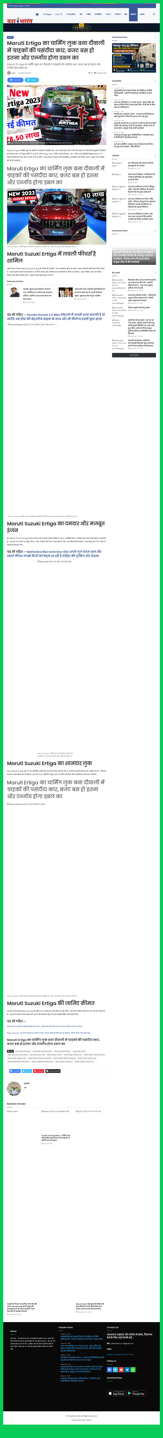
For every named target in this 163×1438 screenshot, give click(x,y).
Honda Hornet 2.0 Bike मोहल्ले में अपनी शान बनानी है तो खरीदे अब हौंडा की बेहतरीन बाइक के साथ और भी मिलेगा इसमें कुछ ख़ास (56, 317)
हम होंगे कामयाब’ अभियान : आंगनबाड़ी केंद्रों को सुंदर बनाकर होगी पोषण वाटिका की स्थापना (141, 343)
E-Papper (47, 14)
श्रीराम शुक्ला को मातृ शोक (139, 307)
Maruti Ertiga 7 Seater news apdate (39, 1058)
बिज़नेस (133, 14)
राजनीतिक (97, 14)
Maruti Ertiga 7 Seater (54, 1055)
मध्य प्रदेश (71, 14)
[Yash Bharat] (20, 20)
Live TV (58, 14)
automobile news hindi (37, 1055)
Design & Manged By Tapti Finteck (120, 1354)
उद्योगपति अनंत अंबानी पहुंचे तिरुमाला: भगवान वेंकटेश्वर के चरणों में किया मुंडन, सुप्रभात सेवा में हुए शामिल (90, 292)
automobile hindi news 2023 (42, 1051)
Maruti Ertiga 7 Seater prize (87, 1058)
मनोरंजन (118, 14)
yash (13, 73)
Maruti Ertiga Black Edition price (42, 1061)
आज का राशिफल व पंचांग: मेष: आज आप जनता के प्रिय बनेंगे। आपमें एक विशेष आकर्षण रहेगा (140, 216)
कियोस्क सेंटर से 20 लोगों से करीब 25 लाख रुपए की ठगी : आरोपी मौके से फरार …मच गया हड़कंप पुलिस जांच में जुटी (142, 284)
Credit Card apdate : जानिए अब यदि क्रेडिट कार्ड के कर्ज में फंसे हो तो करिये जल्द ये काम (55, 1138)
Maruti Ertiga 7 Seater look (73, 1055)
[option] (134, 251)
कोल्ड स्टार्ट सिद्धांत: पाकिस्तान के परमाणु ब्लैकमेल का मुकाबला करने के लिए (141, 177)
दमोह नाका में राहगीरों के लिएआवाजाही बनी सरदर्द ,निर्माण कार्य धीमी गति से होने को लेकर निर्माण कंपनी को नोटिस (44, 1026)
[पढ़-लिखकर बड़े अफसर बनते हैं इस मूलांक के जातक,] (119, 166)
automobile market (79, 1051)
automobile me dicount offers (18, 1055)
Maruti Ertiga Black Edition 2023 (18, 1061)
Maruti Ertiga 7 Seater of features (65, 1058)
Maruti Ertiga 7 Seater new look (94, 1055)
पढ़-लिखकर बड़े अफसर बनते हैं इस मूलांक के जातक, (140, 164)
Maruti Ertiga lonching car (64, 1061)
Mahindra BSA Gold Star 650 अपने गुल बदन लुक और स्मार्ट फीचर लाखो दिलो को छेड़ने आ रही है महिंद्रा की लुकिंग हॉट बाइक (54, 554)
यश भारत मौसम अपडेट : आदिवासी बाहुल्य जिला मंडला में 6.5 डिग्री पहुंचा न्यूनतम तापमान (142, 298)
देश (81, 14)
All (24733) (134, 355)
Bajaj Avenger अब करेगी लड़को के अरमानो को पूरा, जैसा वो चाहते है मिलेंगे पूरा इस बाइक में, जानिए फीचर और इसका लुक (49, 1033)
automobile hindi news (22, 1051)
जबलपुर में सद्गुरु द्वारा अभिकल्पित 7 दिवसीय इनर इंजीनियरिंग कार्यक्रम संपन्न (132, 258)
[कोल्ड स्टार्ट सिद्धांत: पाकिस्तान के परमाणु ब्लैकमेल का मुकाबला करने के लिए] (119, 178)
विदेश (89, 14)
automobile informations (62, 1051)
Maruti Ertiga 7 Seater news (17, 1058)
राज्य (108, 14)
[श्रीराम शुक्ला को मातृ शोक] (119, 311)
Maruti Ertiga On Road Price (84, 1061)
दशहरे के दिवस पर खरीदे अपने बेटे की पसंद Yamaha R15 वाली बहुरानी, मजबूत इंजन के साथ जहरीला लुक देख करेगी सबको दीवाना (22, 1308)
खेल (125, 14)
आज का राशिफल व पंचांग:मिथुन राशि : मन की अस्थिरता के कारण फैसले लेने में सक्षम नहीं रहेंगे (141, 189)
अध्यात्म (142, 14)
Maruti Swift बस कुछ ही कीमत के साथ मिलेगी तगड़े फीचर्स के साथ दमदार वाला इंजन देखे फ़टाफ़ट (90, 1306)
